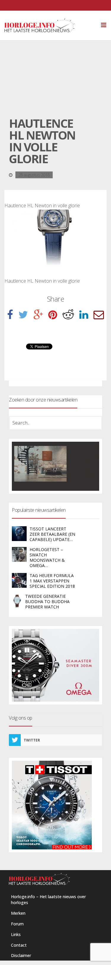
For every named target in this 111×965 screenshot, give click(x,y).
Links (16, 934)
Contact (19, 945)
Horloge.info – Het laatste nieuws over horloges (48, 899)
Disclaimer (21, 955)
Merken (18, 913)
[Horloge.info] (50, 25)
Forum (17, 924)
